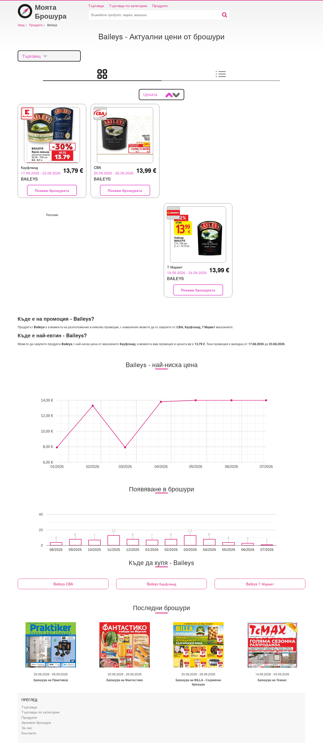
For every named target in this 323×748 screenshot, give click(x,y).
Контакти (28, 732)
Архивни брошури (36, 722)
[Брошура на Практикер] (50, 645)
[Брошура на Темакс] (272, 645)
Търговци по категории (128, 5)
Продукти (160, 5)
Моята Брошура (51, 11)
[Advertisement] (88, 252)
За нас (26, 727)
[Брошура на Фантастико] (124, 645)
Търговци (96, 5)
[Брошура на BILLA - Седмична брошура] (198, 645)
